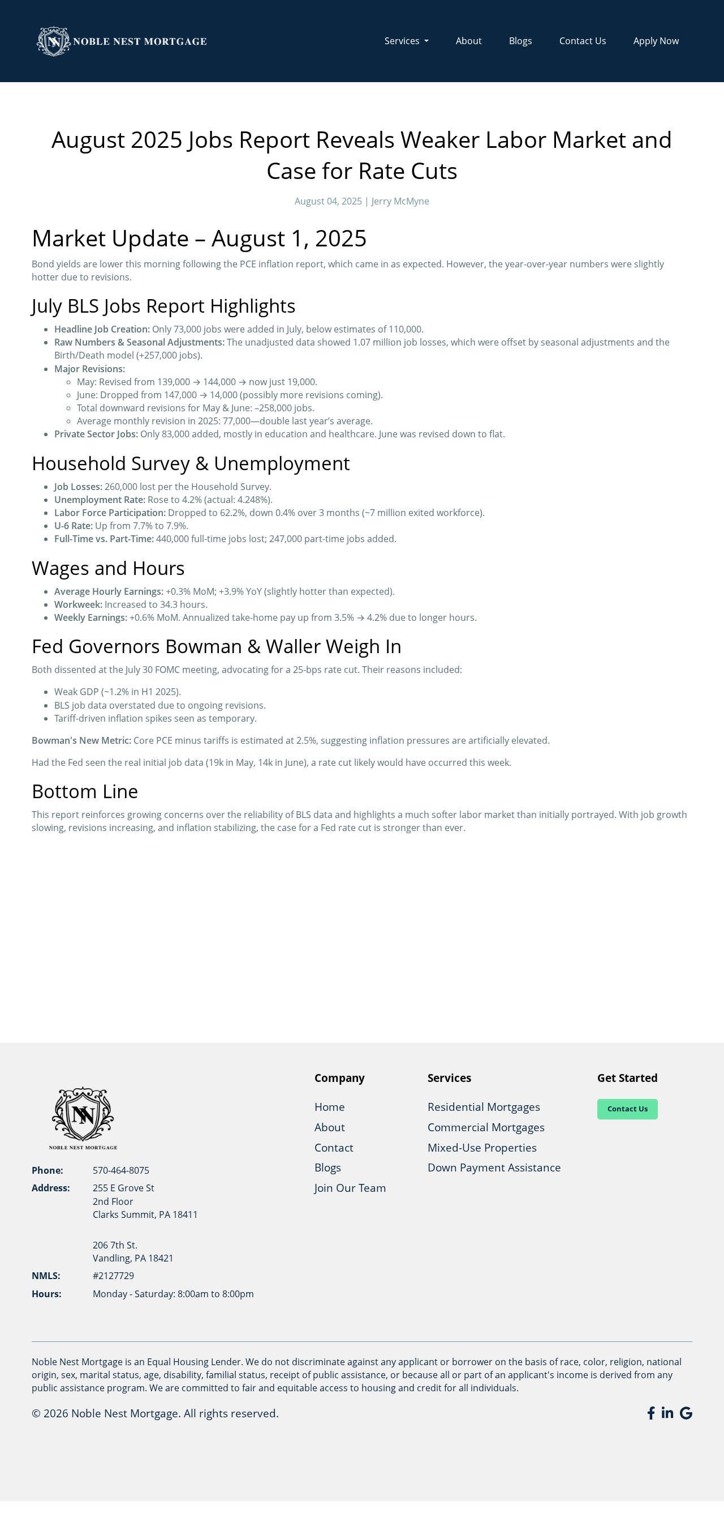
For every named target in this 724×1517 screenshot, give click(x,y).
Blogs (520, 41)
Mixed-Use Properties (482, 1147)
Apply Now (656, 41)
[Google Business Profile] (686, 1413)
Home (329, 1106)
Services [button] (403, 41)
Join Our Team (350, 1187)
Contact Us (582, 41)
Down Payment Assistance (494, 1167)
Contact (334, 1147)
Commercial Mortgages (486, 1127)
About (469, 41)
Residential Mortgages (484, 1106)
